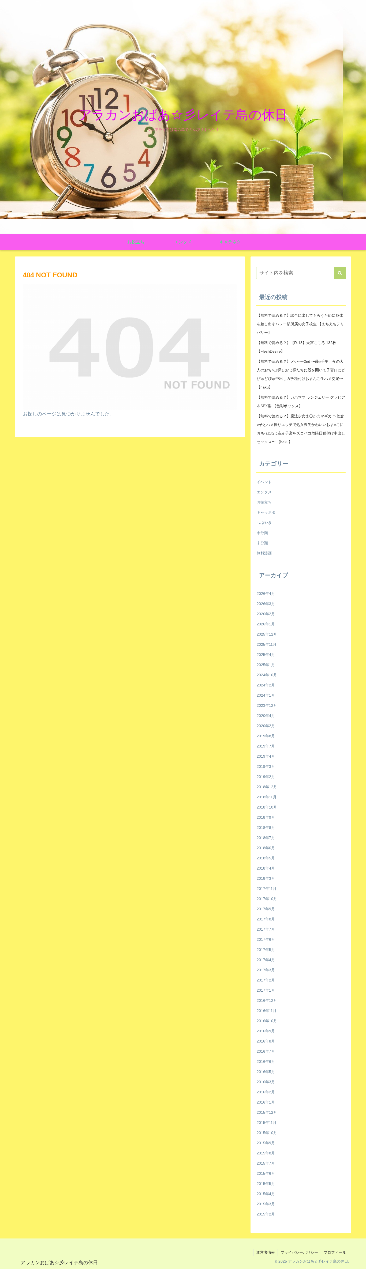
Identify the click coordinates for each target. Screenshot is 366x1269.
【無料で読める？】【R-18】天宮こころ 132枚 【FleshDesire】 (296, 347)
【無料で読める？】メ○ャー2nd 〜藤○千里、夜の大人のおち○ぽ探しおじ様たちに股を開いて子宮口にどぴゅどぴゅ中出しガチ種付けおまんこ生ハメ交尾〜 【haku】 (301, 374)
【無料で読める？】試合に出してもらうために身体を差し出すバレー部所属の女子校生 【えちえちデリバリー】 (300, 324)
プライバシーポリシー (299, 1252)
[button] (340, 273)
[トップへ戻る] (358, 1261)
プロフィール (335, 1252)
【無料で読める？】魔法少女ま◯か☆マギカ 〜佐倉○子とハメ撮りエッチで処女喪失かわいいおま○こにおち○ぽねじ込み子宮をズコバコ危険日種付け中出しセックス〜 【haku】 (301, 429)
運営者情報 (265, 1252)
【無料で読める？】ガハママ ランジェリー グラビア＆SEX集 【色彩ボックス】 (301, 401)
